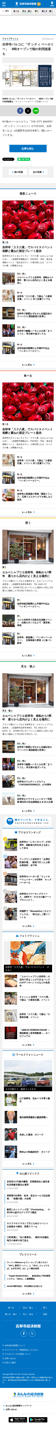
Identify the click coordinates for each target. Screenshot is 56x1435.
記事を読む (28, 148)
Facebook (24, 1333)
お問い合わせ (10, 1358)
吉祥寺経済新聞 (25, 4)
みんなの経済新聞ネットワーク (28, 1395)
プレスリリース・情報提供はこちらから (21, 1350)
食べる (16, 11)
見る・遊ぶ (27, 11)
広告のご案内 (10, 1362)
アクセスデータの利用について (18, 1354)
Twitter (32, 1333)
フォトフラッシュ (10, 38)
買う (37, 11)
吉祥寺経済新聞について (15, 1345)
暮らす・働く (47, 11)
